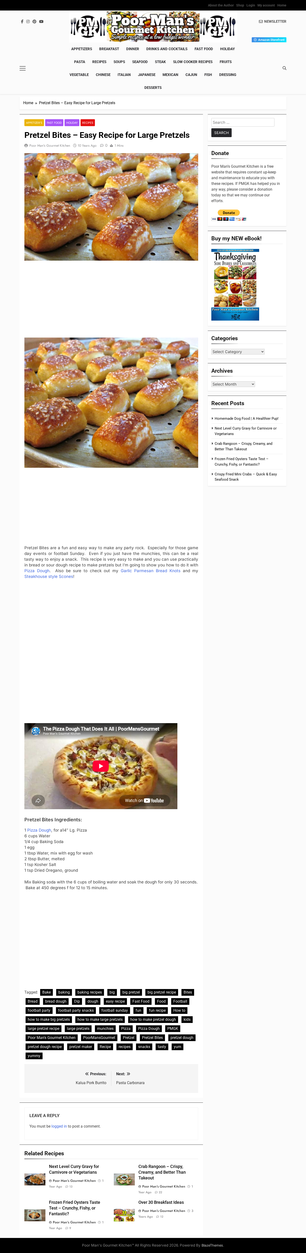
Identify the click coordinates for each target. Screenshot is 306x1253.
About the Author (221, 5)
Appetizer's (34, 123)
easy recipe (115, 1001)
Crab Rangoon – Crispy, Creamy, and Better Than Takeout (162, 1172)
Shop (240, 5)
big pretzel (131, 992)
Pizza (126, 1028)
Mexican (170, 75)
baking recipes (89, 992)
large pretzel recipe (43, 1028)
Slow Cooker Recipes (193, 62)
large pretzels (78, 1028)
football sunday (114, 1010)
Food (161, 1001)
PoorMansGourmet (99, 1037)
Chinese (103, 75)
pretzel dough (181, 1037)
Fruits (226, 62)
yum (177, 1046)
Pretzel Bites (152, 1037)
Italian (124, 75)
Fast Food (204, 49)
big (112, 992)
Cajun (191, 75)
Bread (33, 1001)
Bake (46, 992)
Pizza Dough (36, 570)
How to (179, 1010)
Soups (119, 62)
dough (92, 1001)
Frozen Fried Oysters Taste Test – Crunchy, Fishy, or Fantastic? (74, 1208)
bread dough (55, 1001)
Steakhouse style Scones (48, 576)
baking (64, 992)
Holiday (227, 49)
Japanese (146, 75)
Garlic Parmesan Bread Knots (150, 570)
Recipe (105, 1046)
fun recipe (157, 1010)
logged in (59, 1126)
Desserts (153, 88)
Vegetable (79, 75)
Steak (160, 62)
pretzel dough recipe (45, 1046)
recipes (125, 1046)
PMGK (172, 1028)
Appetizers (81, 49)
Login (250, 5)
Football (180, 1001)
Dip (77, 1001)
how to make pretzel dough (153, 1019)
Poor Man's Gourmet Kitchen (49, 145)
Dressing (227, 75)
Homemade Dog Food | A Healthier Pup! (247, 418)
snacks (144, 1046)
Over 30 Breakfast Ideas (161, 1202)
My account (266, 5)
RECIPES (99, 62)
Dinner (132, 49)
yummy (34, 1056)
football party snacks (76, 1010)
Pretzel (128, 1037)
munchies (105, 1028)
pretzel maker (80, 1046)
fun (138, 1010)
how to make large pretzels (100, 1019)
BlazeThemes (212, 1245)
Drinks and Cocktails (166, 49)
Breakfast (109, 49)
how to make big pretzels (49, 1019)
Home (281, 5)
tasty (162, 1046)
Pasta (79, 62)
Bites (188, 992)
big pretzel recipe (162, 992)
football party (39, 1010)
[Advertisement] (111, 300)
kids (187, 1019)
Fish (208, 75)
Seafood (140, 62)
